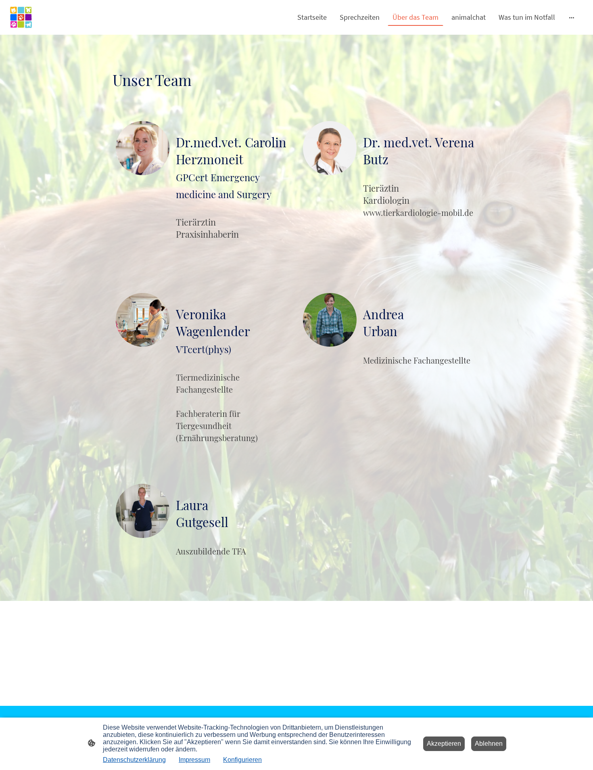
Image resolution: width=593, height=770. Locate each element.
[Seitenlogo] (21, 17)
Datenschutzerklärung (134, 759)
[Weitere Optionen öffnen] (571, 17)
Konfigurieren (242, 759)
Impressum (194, 759)
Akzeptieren (444, 743)
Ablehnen (489, 743)
